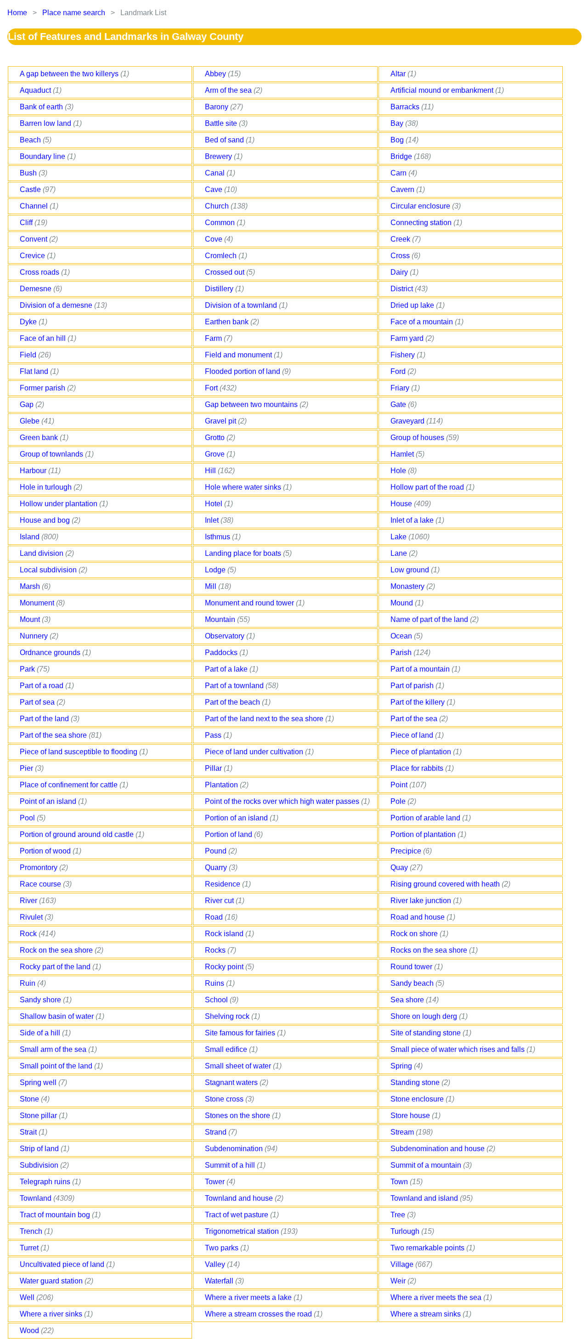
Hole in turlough (47, 487)
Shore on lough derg (424, 1016)
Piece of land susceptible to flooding (79, 752)
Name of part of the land (430, 619)
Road (215, 917)
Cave (214, 189)
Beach (31, 140)
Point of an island (49, 801)
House (402, 504)
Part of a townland (235, 685)
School (217, 1000)
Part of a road (42, 685)
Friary (400, 388)
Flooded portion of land (243, 371)
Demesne (36, 289)
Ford (398, 371)
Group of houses (418, 437)
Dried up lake (413, 305)
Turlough (405, 1231)
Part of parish (412, 685)
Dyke (29, 322)
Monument (38, 603)
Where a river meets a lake (249, 1297)
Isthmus (218, 537)
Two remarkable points (428, 1248)
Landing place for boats (244, 553)
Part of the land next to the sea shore (265, 719)
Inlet (212, 520)
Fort (212, 388)
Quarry (217, 867)
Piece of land (412, 735)
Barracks (405, 107)
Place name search (73, 13)
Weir (398, 1281)
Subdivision (40, 1165)
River (29, 900)
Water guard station (52, 1281)
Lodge (216, 570)
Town (400, 1182)
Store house (411, 1115)
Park (28, 669)
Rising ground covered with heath (446, 884)
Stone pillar (39, 1115)
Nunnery (35, 636)
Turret (30, 1248)
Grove (215, 454)
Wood (30, 1330)
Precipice (406, 851)
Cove (214, 239)
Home (17, 13)
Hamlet (403, 454)
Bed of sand (225, 140)
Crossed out (225, 272)
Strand (216, 1132)
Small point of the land (57, 1066)
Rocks (216, 950)
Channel (35, 206)
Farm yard (407, 338)
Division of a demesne (57, 305)
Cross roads (40, 272)
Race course (41, 884)
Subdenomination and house (438, 1149)
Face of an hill (44, 338)
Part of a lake (227, 669)
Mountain (221, 619)
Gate (399, 404)
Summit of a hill (231, 1165)
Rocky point (225, 967)
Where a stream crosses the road (259, 1314)
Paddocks (222, 652)
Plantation (222, 785)
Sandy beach (412, 983)
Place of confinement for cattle (69, 785)
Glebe (30, 421)
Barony (217, 107)
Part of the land (45, 719)
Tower (215, 1182)
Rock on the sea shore (57, 950)
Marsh (31, 586)
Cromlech (221, 256)
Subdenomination (235, 1149)
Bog (398, 140)
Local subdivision (49, 570)
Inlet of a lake (412, 520)
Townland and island (425, 1198)
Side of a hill (41, 1033)
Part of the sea (414, 719)
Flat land (35, 371)
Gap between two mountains (252, 404)
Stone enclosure (418, 1099)
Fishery (403, 355)
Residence (223, 884)
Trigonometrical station (243, 1231)
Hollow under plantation (59, 504)
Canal (215, 173)
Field (29, 355)
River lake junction (421, 900)
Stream (403, 1132)
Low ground (410, 570)
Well (28, 1297)
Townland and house (240, 1198)
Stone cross (225, 1099)
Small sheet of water (239, 1066)
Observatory (225, 636)
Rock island (225, 934)
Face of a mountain (422, 322)
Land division (42, 553)
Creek (401, 239)
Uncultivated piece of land (63, 1264)
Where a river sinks (52, 1314)
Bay (397, 123)
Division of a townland (242, 305)
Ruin (28, 983)
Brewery (219, 156)
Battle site (222, 123)
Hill (211, 471)
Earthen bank (227, 322)
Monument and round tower (250, 603)
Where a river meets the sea (436, 1297)
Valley (216, 1264)
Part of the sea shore (54, 735)
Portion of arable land (426, 818)
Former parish (43, 388)
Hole (399, 471)
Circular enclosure (421, 206)
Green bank (40, 437)
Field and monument (239, 355)
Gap (27, 404)
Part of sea (38, 702)
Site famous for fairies (241, 1033)
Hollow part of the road (428, 487)
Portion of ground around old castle (78, 834)
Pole (398, 801)
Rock (29, 934)
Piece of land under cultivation (255, 752)
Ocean (402, 636)
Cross (401, 256)
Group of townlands (52, 454)
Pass (214, 735)
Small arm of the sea (54, 1049)
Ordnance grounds (51, 652)
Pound (216, 851)
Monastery (408, 586)
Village (402, 1264)
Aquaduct (36, 90)
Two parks (222, 1248)
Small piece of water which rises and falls (458, 1049)
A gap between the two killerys (70, 74)
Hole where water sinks (244, 487)
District (402, 289)
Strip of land (40, 1149)
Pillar (214, 768)
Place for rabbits (417, 768)
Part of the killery (418, 702)
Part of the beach (233, 702)
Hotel (214, 504)
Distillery (220, 289)
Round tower (412, 967)
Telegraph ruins (46, 1182)
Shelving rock (228, 1016)
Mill (211, 586)
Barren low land (46, 123)
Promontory (39, 867)
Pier (27, 768)
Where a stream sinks (426, 1314)
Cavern (403, 189)
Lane (399, 553)
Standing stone (415, 1082)
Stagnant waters (232, 1082)
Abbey (216, 74)
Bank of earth (42, 107)
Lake (399, 537)
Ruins (215, 983)
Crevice (33, 256)
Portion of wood (46, 851)
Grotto (215, 437)
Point (399, 785)
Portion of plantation (424, 834)
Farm (214, 338)
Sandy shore (41, 1000)
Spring (402, 1066)
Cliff (27, 222)
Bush (29, 173)
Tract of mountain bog (56, 1215)
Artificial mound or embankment (442, 90)
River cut (220, 900)
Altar (398, 74)
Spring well (39, 1082)
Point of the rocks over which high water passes (283, 801)
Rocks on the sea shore (429, 950)
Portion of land (229, 834)
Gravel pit (221, 421)
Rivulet (32, 917)
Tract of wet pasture (237, 1215)
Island (30, 537)
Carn (399, 173)
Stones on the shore (238, 1115)
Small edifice (227, 1049)
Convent (34, 239)
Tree (398, 1215)
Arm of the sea (229, 90)
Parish (401, 652)
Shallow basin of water (58, 1016)
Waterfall (220, 1281)
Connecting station (421, 222)
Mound (402, 603)
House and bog (46, 520)
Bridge (402, 156)
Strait (29, 1132)
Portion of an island (237, 818)
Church (218, 206)
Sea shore (408, 1000)
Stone (30, 1099)
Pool (28, 818)
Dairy (400, 272)
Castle (31, 189)
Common (221, 222)
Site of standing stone (426, 1033)
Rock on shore (415, 934)
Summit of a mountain (426, 1165)
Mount (31, 619)
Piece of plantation (421, 752)
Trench (32, 1231)
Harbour (34, 471)
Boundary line (43, 156)
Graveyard (408, 421)
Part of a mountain (421, 669)
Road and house (418, 917)
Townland (36, 1198)
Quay (400, 867)
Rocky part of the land (56, 967)
